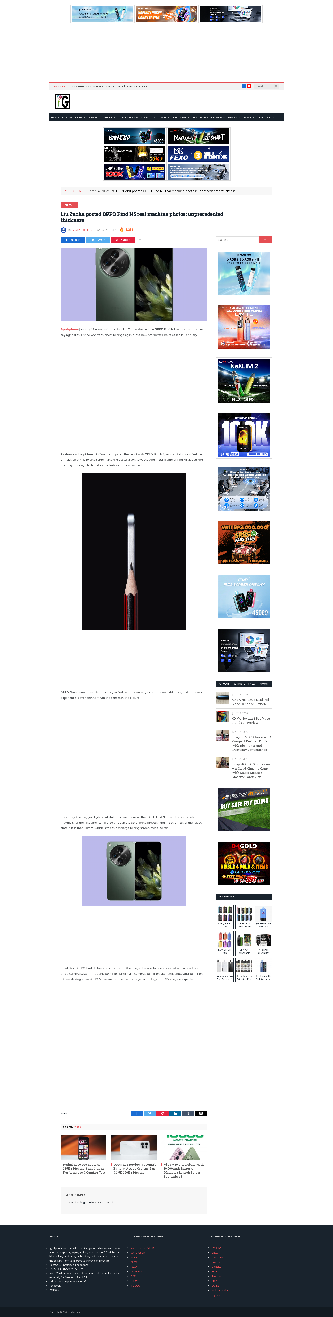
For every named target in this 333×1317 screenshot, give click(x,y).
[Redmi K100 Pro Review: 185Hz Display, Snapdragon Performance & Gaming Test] (83, 1147)
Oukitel (216, 1285)
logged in (85, 1202)
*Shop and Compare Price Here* (67, 1281)
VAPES (162, 117)
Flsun (215, 1271)
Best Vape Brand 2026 (207, 117)
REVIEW (232, 117)
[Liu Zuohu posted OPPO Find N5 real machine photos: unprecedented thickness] (134, 284)
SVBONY (216, 1248)
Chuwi (215, 1252)
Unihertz (216, 1266)
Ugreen (216, 1295)
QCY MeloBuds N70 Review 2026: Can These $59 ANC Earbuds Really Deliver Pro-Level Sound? (111, 86)
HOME (55, 117)
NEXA (134, 1266)
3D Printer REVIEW (244, 683)
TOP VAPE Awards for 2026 (137, 117)
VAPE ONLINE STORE (143, 1248)
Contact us (55, 1264)
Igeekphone (70, 329)
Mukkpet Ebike (220, 1290)
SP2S (134, 1276)
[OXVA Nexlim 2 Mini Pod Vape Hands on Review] (222, 698)
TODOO (135, 1285)
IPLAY (134, 1281)
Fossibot (216, 1262)
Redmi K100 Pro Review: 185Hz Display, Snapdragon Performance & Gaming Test (84, 1168)
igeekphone (74, 1312)
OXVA (134, 1262)
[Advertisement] (166, 52)
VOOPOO (136, 1257)
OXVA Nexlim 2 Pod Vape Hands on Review (251, 720)
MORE (247, 117)
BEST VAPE (179, 117)
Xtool (215, 1281)
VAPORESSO (138, 1252)
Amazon (94, 117)
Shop (270, 117)
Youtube (54, 1289)
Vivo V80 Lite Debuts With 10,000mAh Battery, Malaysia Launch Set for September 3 (184, 1170)
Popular (224, 683)
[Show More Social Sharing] (139, 240)
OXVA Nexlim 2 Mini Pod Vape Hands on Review (250, 702)
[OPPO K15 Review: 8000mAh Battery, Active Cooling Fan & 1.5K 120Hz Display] (134, 1147)
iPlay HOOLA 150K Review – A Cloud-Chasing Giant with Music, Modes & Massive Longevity (251, 770)
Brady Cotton (82, 230)
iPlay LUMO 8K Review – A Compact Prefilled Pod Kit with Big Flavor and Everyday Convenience (252, 743)
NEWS (69, 205)
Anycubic (217, 1276)
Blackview (217, 1257)
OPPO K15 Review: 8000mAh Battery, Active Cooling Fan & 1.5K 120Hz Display (134, 1168)
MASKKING (137, 1271)
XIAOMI (264, 683)
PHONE (108, 117)
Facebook (55, 1285)
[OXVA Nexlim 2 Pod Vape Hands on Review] (222, 716)
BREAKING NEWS (72, 117)
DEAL (260, 117)
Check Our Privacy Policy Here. (66, 1269)
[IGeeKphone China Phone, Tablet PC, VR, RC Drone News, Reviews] (62, 101)
